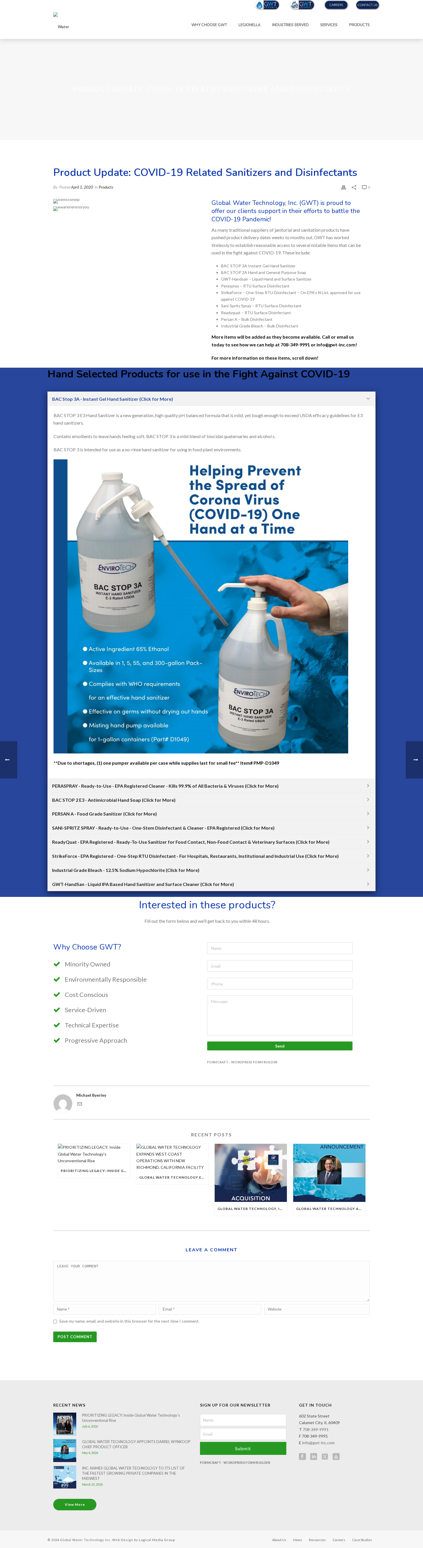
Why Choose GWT (209, 25)
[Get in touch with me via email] (79, 1104)
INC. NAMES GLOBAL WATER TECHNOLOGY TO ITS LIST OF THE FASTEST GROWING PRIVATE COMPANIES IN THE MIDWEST (133, 1473)
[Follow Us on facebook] (302, 1457)
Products (359, 25)
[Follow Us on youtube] (336, 1457)
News (297, 1540)
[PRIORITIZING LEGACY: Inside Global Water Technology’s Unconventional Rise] (94, 1154)
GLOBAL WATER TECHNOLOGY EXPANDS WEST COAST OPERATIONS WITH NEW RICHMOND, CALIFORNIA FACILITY (174, 1177)
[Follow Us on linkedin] (313, 1457)
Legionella (250, 25)
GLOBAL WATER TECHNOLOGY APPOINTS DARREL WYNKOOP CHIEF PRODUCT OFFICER (330, 1208)
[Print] (343, 187)
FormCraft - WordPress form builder (242, 1062)
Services (329, 25)
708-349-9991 (316, 1429)
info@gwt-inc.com (318, 1442)
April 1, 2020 (82, 187)
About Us (279, 1540)
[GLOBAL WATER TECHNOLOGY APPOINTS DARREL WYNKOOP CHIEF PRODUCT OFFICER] (329, 1173)
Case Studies (362, 1540)
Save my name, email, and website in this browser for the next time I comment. (129, 1321)
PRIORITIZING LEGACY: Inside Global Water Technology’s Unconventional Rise (95, 1171)
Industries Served (290, 25)
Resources (317, 1540)
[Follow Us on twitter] (324, 1457)
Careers (339, 1540)
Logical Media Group (157, 1540)
